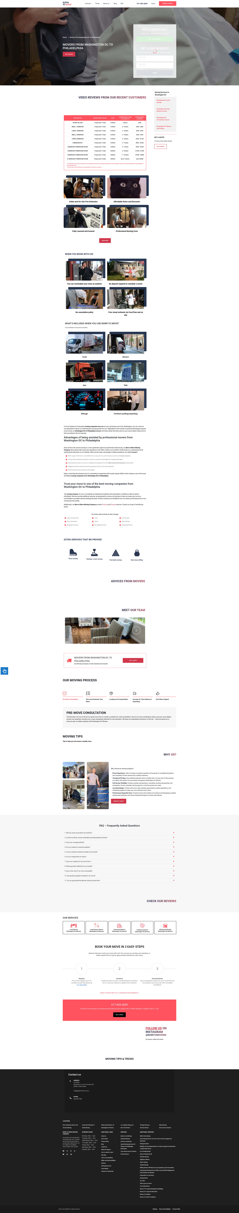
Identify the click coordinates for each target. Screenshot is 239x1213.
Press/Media (104, 1116)
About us (106, 3)
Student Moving (144, 1112)
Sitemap (155, 1156)
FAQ (122, 3)
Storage (113, 368)
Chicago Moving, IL (145, 1072)
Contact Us (104, 1094)
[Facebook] (63, 1098)
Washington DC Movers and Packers (164, 127)
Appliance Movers (145, 1107)
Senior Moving (144, 1109)
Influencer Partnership (107, 1118)
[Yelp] (74, 1098)
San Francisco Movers (165, 1075)
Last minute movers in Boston (128, 1098)
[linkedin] (71, 1102)
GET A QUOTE (69, 54)
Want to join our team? (146, 1131)
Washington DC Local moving (163, 101)
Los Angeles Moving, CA (127, 1072)
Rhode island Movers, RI (107, 1072)
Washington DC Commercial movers (163, 119)
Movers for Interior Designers (148, 1144)
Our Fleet (142, 1128)
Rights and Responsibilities (108, 1108)
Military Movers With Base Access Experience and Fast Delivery (157, 1115)
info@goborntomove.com (81, 1038)
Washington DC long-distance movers (163, 110)
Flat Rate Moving (144, 1104)
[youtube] (63, 1102)
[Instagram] (71, 1098)
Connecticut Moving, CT (88, 1072)
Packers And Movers (126, 1089)
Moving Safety (144, 1125)
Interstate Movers (125, 1086)
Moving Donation (144, 1091)
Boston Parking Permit (146, 1101)
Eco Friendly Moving (145, 1098)
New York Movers (125, 1075)
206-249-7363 (142, 4)
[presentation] (65, 125)
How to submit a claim (107, 1099)
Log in (153, 3)
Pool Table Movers (145, 1133)
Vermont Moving (67, 1075)
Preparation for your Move (147, 1122)
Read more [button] (73, 797)
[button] (136, 484)
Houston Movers (144, 1075)
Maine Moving (163, 1072)
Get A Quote (104, 1086)
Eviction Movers (125, 1101)
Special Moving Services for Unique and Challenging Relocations (128, 1094)
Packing (104, 368)
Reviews (103, 1110)
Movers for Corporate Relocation (148, 1139)
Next (174, 969)
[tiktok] (67, 1102)
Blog (115, 3)
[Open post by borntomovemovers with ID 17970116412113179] (103, 937)
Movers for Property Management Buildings (151, 1136)
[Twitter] (67, 1098)
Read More (105, 281)
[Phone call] (234, 1203)
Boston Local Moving (126, 1083)
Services (88, 3)
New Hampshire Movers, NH (70, 1072)
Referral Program (106, 1097)
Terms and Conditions (107, 1105)
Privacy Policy (105, 1089)
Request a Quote (119, 655)
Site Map (103, 1102)
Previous (170, 969)
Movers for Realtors (145, 1141)
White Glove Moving (145, 1083)
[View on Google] (67, 784)
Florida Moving (86, 1075)
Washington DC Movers (107, 1075)
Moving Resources (106, 1113)
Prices (97, 3)
